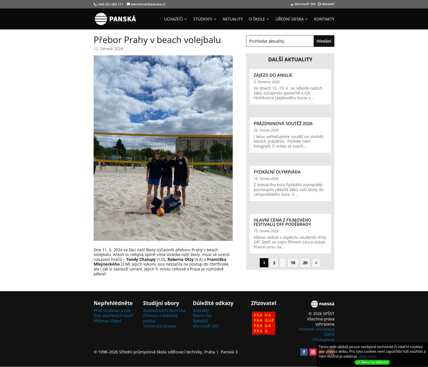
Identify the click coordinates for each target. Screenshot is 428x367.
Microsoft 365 (305, 4)
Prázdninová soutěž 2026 (283, 123)
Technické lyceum (160, 326)
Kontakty (324, 19)
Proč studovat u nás (112, 310)
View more (368, 356)
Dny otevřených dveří (113, 315)
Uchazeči (173, 19)
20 (305, 262)
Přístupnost (323, 339)
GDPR (329, 334)
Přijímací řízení (107, 321)
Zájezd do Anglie (273, 75)
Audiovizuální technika (164, 310)
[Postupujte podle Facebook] (304, 352)
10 (293, 262)
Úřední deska (290, 19)
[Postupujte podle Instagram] (313, 352)
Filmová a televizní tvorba (160, 318)
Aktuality (233, 19)
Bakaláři (328, 4)
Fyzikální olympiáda (277, 172)
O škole (257, 19)
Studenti (202, 19)
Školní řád (202, 315)
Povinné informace (316, 329)
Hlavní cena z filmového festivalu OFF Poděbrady (282, 222)
